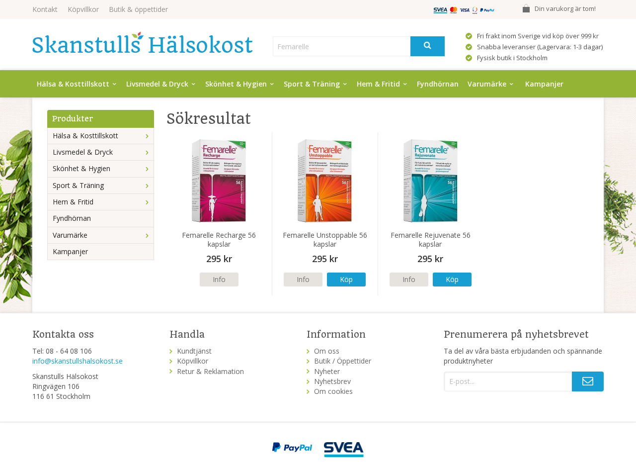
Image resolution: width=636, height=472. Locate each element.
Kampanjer (544, 84)
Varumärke (487, 84)
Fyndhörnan (438, 84)
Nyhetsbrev (332, 381)
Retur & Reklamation (210, 371)
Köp (346, 279)
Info (219, 279)
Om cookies (333, 391)
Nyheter (327, 371)
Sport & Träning (312, 84)
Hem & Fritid (378, 84)
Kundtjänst (194, 351)
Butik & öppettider (138, 9)
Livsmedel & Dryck (157, 84)
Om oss (326, 351)
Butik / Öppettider (342, 361)
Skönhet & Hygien (236, 84)
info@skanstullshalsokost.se (77, 361)
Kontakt (45, 9)
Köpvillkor (83, 9)
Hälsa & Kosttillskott (73, 84)
